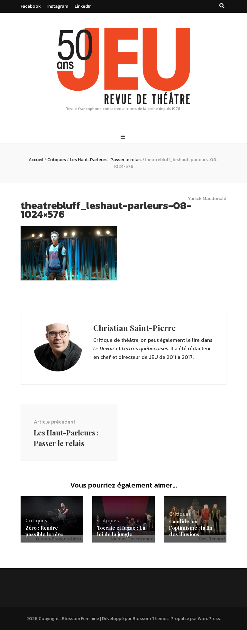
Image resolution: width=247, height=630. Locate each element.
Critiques (56, 159)
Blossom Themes (151, 618)
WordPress (209, 618)
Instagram (57, 6)
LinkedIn (83, 6)
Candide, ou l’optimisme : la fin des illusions (190, 527)
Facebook (31, 6)
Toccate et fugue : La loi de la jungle (121, 531)
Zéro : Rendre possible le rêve (44, 531)
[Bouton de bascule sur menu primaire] (124, 136)
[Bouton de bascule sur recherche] (221, 6)
